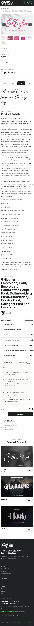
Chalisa (3, 469)
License (3, 586)
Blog (2, 593)
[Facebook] (13, 615)
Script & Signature (6, 573)
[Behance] (10, 615)
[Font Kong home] (7, 3)
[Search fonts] (24, 3)
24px (5, 83)
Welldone (4, 499)
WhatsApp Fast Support (8, 611)
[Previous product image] (4, 24)
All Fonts (3, 566)
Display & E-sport (5, 576)
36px (13, 83)
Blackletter (3, 571)
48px (21, 83)
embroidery (7, 8)
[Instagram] (2, 615)
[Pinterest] (17, 615)
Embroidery (4, 578)
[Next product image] (30, 24)
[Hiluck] (17, 516)
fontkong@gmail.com (20, 611)
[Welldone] (17, 486)
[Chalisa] (17, 456)
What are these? (29, 320)
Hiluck (3, 529)
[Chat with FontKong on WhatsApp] (30, 623)
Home (2, 8)
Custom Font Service (6, 569)
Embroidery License (6, 589)
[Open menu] (31, 3)
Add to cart (20, 414)
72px (29, 83)
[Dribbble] (6, 615)
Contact (3, 591)
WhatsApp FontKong (8, 429)
